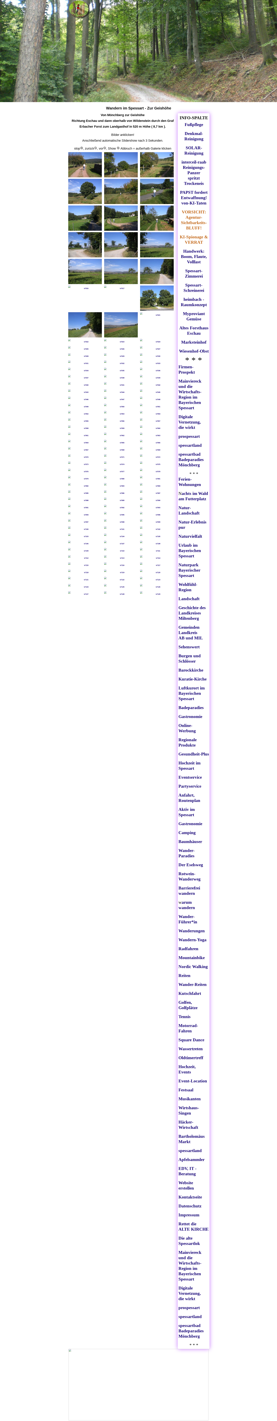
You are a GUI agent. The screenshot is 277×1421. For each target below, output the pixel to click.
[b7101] (121, 529)
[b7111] (157, 551)
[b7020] (121, 324)
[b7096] (157, 515)
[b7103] (85, 536)
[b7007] (85, 218)
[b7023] (121, 342)
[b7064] (85, 443)
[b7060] (157, 428)
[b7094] (85, 515)
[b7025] (85, 349)
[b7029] (121, 356)
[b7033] (157, 363)
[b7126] (157, 587)
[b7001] (85, 164)
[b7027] (157, 349)
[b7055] (85, 421)
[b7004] (85, 191)
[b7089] (121, 500)
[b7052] (85, 414)
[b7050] (121, 407)
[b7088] (85, 500)
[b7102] (157, 529)
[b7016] (85, 288)
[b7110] (121, 551)
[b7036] (157, 370)
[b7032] (121, 363)
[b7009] (157, 218)
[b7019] (85, 324)
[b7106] (85, 544)
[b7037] (85, 378)
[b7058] (85, 428)
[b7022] (85, 342)
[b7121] (85, 580)
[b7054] (157, 414)
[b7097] (85, 522)
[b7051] (157, 407)
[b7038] (121, 378)
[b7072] (157, 457)
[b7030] (157, 356)
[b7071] (121, 457)
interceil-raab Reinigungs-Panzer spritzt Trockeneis (193, 173)
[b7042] (157, 385)
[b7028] (85, 356)
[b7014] (121, 271)
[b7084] (157, 486)
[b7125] (121, 587)
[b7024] (157, 342)
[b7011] (121, 244)
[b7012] (157, 244)
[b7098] (121, 522)
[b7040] (85, 385)
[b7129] (157, 594)
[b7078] (157, 471)
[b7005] (121, 191)
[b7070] (85, 457)
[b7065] (121, 443)
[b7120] (157, 572)
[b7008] (121, 218)
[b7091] (85, 507)
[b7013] (85, 271)
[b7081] (157, 479)
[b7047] (121, 399)
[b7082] (85, 486)
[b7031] (85, 363)
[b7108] (157, 544)
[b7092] (121, 507)
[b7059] (121, 428)
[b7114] (157, 558)
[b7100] (85, 529)
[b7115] (85, 565)
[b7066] (157, 443)
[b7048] (157, 399)
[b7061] (85, 435)
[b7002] (121, 164)
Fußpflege (194, 124)
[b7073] (85, 464)
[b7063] (157, 435)
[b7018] (157, 298)
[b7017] (121, 288)
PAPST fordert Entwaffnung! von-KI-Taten (194, 197)
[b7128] (121, 594)
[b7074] (121, 464)
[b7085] (85, 493)
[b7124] (85, 587)
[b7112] (85, 558)
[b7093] (157, 507)
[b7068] (121, 450)
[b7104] (121, 536)
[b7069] (157, 450)
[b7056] (121, 421)
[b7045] (157, 392)
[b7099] (157, 522)
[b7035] (121, 370)
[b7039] (157, 378)
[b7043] (85, 392)
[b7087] (157, 493)
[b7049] (85, 407)
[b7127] (85, 594)
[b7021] (157, 315)
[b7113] (121, 558)
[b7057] (157, 421)
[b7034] (85, 370)
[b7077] (121, 471)
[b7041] (121, 385)
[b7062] (121, 435)
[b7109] (85, 551)
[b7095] (121, 515)
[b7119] (121, 572)
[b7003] (157, 164)
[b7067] (85, 450)
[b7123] (157, 580)
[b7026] (121, 349)
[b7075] (157, 464)
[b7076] (85, 471)
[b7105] (157, 536)
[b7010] (85, 244)
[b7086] (121, 493)
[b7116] (121, 565)
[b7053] (121, 414)
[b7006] (157, 191)
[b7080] (121, 479)
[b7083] (121, 486)
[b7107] (121, 544)
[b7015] (157, 271)
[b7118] (85, 572)
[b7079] (85, 479)
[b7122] (121, 580)
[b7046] (85, 399)
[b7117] (157, 565)
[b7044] (121, 392)
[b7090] (157, 500)
